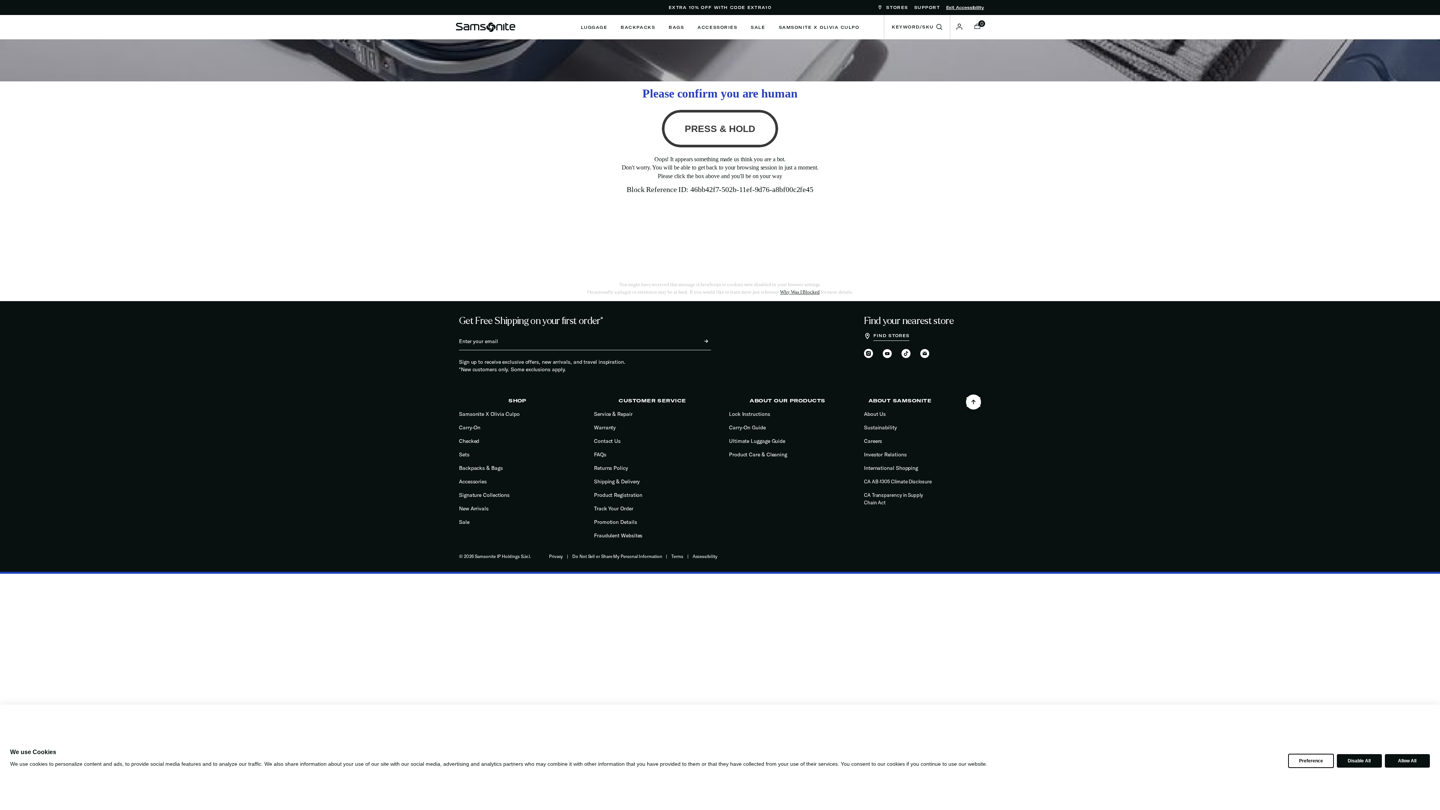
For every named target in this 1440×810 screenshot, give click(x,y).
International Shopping (891, 468)
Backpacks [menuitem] (638, 27)
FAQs (600, 454)
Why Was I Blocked (800, 292)
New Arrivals (474, 508)
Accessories (473, 481)
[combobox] (917, 27)
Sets (464, 454)
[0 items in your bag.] (977, 27)
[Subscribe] (699, 341)
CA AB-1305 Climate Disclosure (898, 481)
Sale (464, 522)
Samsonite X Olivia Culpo (489, 414)
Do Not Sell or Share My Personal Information (617, 556)
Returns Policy (611, 468)
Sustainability (880, 427)
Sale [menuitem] (758, 27)
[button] (959, 27)
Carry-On (469, 427)
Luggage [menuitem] (594, 27)
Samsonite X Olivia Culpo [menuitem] (819, 27)
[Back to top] (973, 402)
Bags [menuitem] (676, 27)
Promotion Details (615, 522)
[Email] (924, 354)
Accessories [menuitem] (717, 27)
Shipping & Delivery (617, 481)
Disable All (1359, 761)
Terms (677, 556)
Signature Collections (484, 495)
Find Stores (891, 335)
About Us (875, 414)
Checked (469, 441)
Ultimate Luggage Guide (757, 441)
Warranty (605, 427)
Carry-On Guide (747, 427)
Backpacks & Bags (481, 468)
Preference (1311, 761)
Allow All (1407, 761)
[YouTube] (887, 354)
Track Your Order (613, 508)
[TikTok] (906, 353)
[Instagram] (868, 354)
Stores (896, 7)
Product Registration (618, 495)
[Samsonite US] (485, 27)
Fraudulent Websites (618, 535)
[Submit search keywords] (939, 27)
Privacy (556, 556)
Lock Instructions (749, 414)
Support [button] (927, 7)
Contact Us (607, 441)
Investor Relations (885, 454)
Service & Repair (613, 414)
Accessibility (705, 556)
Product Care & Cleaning (758, 454)
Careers (873, 441)
